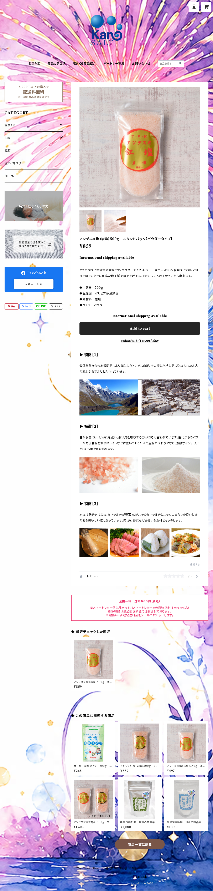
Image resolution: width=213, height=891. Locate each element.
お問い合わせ (141, 63)
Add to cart (140, 328)
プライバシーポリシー (86, 868)
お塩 (8, 138)
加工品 (9, 176)
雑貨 (8, 150)
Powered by (135, 883)
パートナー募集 (114, 63)
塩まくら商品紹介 (84, 63)
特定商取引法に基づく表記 (121, 868)
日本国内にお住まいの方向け (140, 341)
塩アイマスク (13, 163)
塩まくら (10, 125)
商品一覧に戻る (140, 844)
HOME (34, 63)
